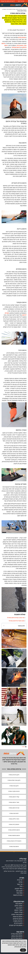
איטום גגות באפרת (14, 846)
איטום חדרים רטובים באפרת (14, 841)
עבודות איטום (19, 9)
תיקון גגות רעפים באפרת (14, 780)
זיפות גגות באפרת (14, 813)
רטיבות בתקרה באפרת (14, 791)
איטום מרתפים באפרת (14, 830)
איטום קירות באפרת (14, 824)
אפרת (23, 747)
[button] (2, 4)
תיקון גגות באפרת (14, 786)
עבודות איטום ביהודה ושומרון (9, 9)
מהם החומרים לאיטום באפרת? (16, 621)
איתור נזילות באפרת (14, 819)
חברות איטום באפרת (14, 808)
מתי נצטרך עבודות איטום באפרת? (15, 618)
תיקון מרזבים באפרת (14, 775)
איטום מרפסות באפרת (14, 835)
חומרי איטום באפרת (14, 802)
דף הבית (24, 9)
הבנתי (23, 950)
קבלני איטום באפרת (14, 797)
